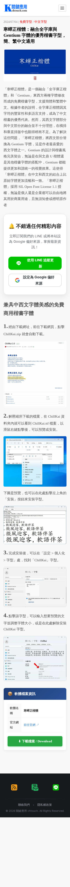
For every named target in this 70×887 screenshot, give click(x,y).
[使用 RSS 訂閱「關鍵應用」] (14, 787)
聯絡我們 (24, 805)
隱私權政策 (44, 805)
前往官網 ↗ (31, 724)
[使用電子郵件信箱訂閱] (35, 787)
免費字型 (26, 21)
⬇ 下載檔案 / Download (35, 741)
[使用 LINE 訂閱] (56, 787)
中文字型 (40, 21)
